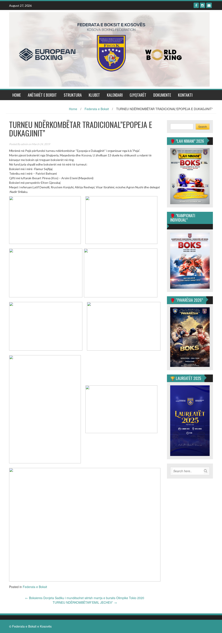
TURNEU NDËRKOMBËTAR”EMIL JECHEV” (85, 602)
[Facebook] (196, 5)
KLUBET (94, 95)
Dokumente (162, 95)
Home (16, 95)
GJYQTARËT (138, 95)
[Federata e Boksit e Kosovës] (109, 49)
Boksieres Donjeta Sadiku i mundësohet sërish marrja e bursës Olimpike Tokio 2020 (84, 598)
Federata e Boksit (97, 109)
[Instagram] (202, 5)
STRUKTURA (73, 95)
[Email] (209, 5)
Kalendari (115, 95)
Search (202, 126)
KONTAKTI (185, 95)
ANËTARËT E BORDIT (42, 95)
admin (24, 144)
